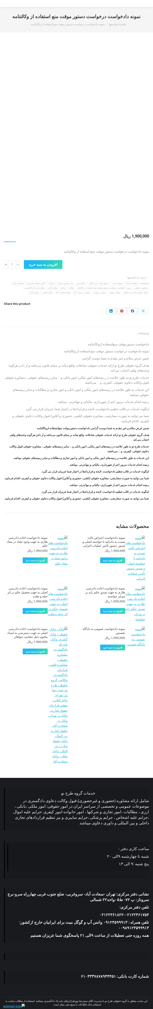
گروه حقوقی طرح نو (36, 283)
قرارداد (51, 283)
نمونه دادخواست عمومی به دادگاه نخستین (104, 631)
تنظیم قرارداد (131, 283)
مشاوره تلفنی (18, 283)
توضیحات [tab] (143, 333)
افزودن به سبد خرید (43, 264)
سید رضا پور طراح (66, 283)
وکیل (63, 288)
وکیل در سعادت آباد (82, 292)
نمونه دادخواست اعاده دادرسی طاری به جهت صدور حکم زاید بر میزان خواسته (105, 592)
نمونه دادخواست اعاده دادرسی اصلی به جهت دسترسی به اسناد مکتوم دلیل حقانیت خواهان (27, 633)
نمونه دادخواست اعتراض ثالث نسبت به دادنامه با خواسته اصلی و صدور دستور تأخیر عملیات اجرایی (103, 541)
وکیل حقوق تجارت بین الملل (135, 292)
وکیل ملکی (34, 292)
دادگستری (81, 283)
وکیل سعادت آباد (63, 292)
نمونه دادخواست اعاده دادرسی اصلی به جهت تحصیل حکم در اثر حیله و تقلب (27, 592)
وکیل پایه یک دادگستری (34, 288)
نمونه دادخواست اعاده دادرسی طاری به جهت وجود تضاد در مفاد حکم (27, 541)
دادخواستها (133, 277)
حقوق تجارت (117, 283)
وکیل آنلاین (52, 288)
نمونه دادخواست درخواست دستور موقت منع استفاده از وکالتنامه (104, 288)
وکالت (71, 288)
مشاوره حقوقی (141, 288)
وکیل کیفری (47, 292)
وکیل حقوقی (114, 292)
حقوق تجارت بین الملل (98, 283)
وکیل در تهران (99, 292)
